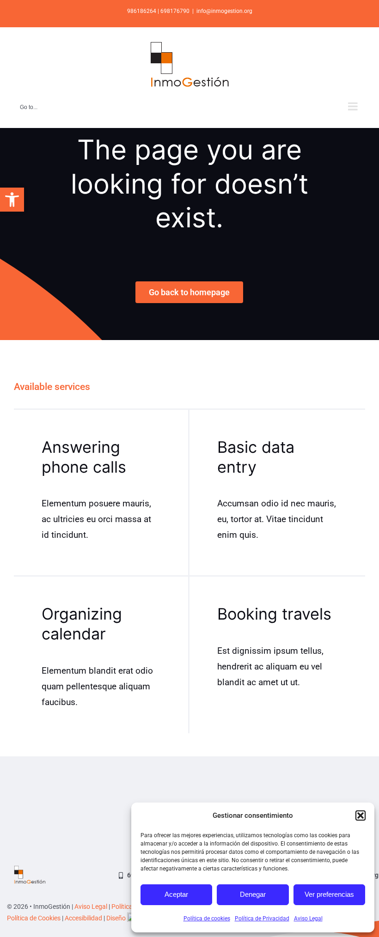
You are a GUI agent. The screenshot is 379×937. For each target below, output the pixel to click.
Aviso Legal (308, 918)
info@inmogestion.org (224, 11)
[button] (12, 200)
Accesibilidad (83, 918)
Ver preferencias (329, 894)
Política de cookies (206, 918)
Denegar (253, 894)
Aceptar (176, 894)
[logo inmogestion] (30, 869)
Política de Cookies (34, 918)
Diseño (116, 918)
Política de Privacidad (262, 918)
